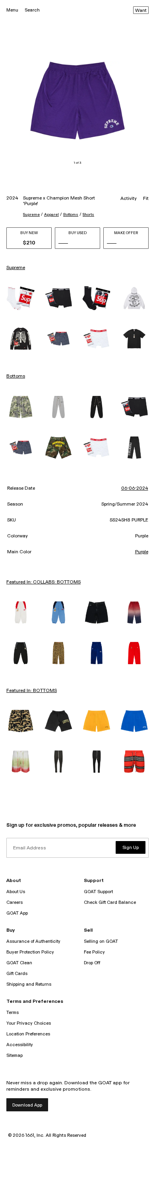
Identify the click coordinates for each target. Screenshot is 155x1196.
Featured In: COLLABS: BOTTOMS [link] (43, 582)
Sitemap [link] (14, 1055)
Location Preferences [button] (28, 1034)
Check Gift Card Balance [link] (110, 902)
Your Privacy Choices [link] (28, 1023)
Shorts (88, 215)
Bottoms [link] (15, 376)
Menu (12, 10)
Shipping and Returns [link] (28, 984)
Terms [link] (12, 1012)
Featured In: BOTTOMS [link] (31, 690)
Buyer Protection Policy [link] (30, 952)
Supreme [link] (15, 268)
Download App (27, 1105)
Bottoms (70, 215)
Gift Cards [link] (16, 973)
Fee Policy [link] (94, 952)
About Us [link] (15, 892)
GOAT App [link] (17, 913)
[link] (20, 298)
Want (141, 10)
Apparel (51, 215)
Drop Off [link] (92, 963)
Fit (146, 198)
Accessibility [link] (19, 1045)
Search (32, 10)
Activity (128, 198)
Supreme (31, 215)
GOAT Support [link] (98, 892)
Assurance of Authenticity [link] (33, 941)
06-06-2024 (134, 488)
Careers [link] (14, 902)
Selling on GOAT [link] (101, 941)
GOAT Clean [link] (19, 963)
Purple (141, 552)
